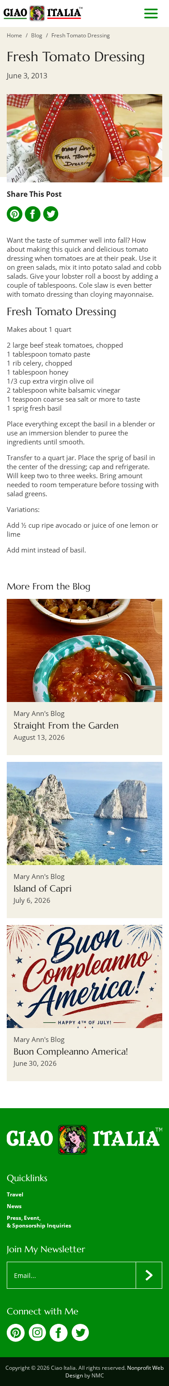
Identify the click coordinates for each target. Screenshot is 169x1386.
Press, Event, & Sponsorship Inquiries (39, 1221)
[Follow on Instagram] (37, 1338)
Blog (36, 35)
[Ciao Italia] (84, 1140)
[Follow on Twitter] (80, 1338)
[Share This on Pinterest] (15, 214)
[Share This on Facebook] (33, 214)
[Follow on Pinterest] (16, 1339)
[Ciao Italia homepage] (43, 13)
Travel (15, 1194)
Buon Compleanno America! (71, 1051)
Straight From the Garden (66, 725)
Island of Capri (43, 888)
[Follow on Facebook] (59, 1339)
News (14, 1206)
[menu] (151, 13)
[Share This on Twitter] (51, 214)
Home (14, 35)
